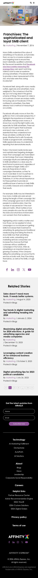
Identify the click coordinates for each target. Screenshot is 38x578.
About (19, 463)
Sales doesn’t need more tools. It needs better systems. (18, 295)
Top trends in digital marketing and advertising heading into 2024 (18, 312)
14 (28, 387)
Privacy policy (19, 517)
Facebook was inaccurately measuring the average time (19, 66)
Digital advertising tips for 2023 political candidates (18, 373)
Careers (19, 485)
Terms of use (19, 525)
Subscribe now (19, 424)
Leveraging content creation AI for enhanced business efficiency (18, 355)
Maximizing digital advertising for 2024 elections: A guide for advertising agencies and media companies (18, 333)
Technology (19, 439)
